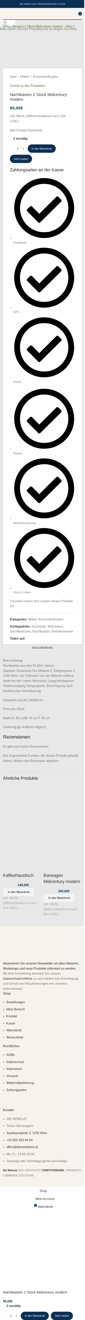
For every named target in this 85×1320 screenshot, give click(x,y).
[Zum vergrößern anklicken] (10, 21)
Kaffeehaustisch (18, 875)
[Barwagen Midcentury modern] (62, 804)
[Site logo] (42, 19)
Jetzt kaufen (62, 1315)
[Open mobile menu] (4, 14)
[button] (18, 892)
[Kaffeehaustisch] (22, 804)
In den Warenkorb (42, 148)
